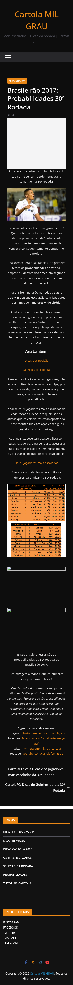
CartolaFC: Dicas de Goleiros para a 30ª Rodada (35, 787)
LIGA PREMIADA (14, 841)
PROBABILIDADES (15, 874)
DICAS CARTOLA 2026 (17, 849)
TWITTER (9, 932)
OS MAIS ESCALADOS (17, 858)
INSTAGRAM (11, 922)
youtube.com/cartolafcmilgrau (43, 753)
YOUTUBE (9, 937)
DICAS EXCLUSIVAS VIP (18, 832)
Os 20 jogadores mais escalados (36, 463)
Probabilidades (17, 80)
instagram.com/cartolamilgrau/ (44, 733)
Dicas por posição (36, 360)
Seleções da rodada (36, 370)
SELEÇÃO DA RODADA (18, 866)
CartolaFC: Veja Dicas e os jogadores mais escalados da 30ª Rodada (36, 772)
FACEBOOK (10, 927)
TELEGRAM (10, 942)
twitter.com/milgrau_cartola (42, 748)
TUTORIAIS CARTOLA (17, 883)
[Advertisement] (36, 143)
